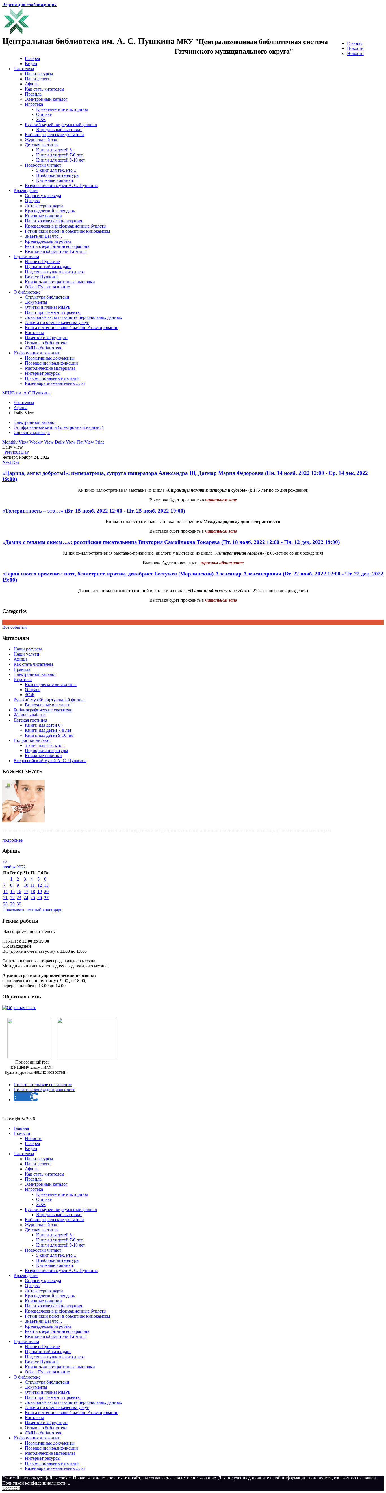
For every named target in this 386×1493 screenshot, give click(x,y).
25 (33, 897)
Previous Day (16, 452)
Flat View (85, 442)
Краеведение (26, 190)
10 (26, 885)
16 (19, 891)
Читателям (24, 68)
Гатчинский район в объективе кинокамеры (67, 231)
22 (12, 897)
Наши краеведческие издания (53, 221)
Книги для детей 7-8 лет (59, 155)
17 (26, 891)
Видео (31, 63)
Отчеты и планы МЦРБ (47, 307)
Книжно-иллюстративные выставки (60, 281)
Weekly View (41, 442)
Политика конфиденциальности (44, 1089)
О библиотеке (27, 292)
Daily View (65, 442)
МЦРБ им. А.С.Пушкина (26, 393)
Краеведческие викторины (62, 109)
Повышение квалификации (51, 363)
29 (12, 903)
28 (5, 903)
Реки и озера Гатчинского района (57, 246)
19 (39, 891)
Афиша (32, 83)
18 (33, 891)
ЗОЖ (41, 119)
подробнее (12, 840)
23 (19, 897)
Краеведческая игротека (48, 241)
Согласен (11, 1488)
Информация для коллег (37, 352)
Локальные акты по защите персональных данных (73, 317)
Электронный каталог (46, 99)
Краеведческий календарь (50, 210)
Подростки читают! (44, 165)
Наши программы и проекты (53, 312)
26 (39, 897)
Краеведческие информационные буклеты (66, 226)
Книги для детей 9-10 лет (60, 160)
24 (26, 897)
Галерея (32, 58)
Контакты (34, 332)
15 (12, 891)
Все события (14, 627)
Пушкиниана (26, 256)
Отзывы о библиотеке (46, 342)
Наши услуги (38, 78)
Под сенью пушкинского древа (55, 271)
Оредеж (32, 200)
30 (19, 903)
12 (39, 885)
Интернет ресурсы (42, 373)
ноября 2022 (14, 867)
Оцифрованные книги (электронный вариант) (58, 427)
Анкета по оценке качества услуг (57, 322)
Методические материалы (50, 368)
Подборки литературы (57, 175)
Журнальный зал (41, 139)
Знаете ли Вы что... (43, 236)
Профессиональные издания (52, 378)
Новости (355, 48)
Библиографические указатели (54, 134)
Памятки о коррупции (46, 337)
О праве (44, 114)
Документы (36, 302)
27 (46, 897)
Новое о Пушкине (42, 261)
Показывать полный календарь (32, 909)
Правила (33, 94)
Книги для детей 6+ (55, 149)
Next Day (11, 462)
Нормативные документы (50, 358)
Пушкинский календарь (48, 266)
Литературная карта (44, 205)
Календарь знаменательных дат (55, 383)
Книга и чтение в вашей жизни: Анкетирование (71, 327)
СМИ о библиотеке (43, 347)
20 (46, 891)
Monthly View (15, 442)
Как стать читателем (44, 89)
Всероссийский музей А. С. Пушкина (61, 185)
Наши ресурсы (39, 73)
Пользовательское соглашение (43, 1084)
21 (5, 897)
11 (33, 885)
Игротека (34, 104)
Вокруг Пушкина (41, 276)
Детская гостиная (41, 144)
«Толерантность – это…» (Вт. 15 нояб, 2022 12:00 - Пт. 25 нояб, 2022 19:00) (93, 511)
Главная (354, 43)
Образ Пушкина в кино (47, 287)
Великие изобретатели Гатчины (55, 251)
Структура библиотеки (47, 297)
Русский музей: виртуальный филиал (61, 124)
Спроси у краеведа (43, 195)
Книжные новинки (54, 180)
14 (5, 891)
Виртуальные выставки (59, 129)
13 (46, 885)
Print (99, 442)
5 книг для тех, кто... (56, 170)
